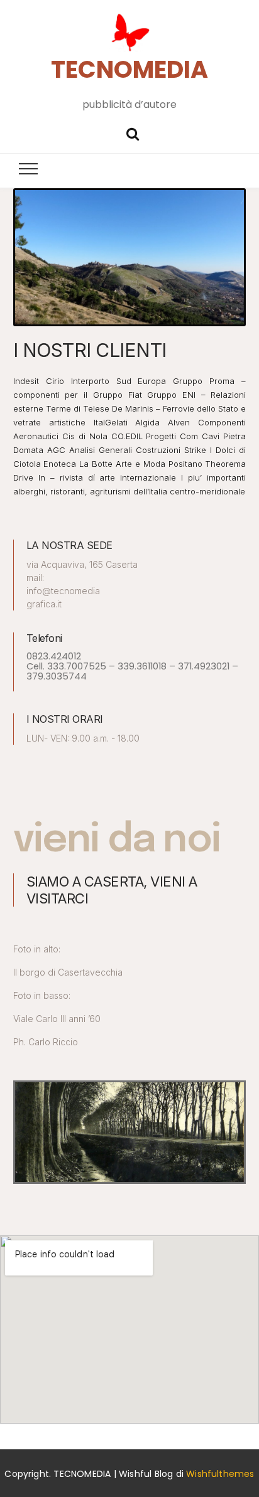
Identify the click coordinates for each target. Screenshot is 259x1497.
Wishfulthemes (220, 1474)
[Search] (132, 132)
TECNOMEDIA (129, 69)
